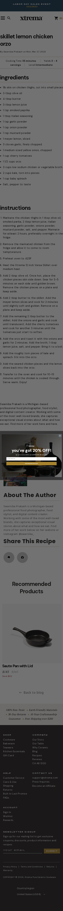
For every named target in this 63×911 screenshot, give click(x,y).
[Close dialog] (60, 436)
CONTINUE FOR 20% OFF (31, 463)
